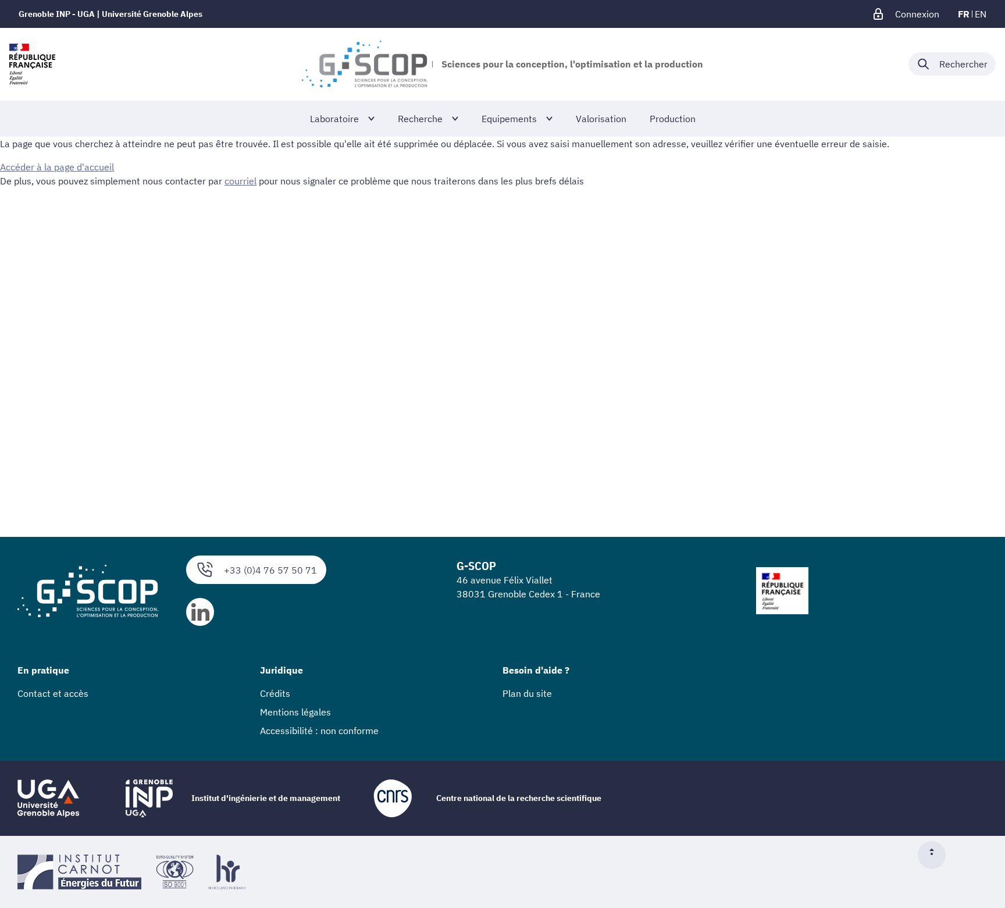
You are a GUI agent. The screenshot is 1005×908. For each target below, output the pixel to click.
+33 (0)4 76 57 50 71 (270, 570)
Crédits (275, 693)
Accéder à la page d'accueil (57, 167)
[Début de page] (936, 855)
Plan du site (527, 693)
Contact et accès (52, 693)
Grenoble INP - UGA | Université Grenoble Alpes (110, 14)
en (980, 14)
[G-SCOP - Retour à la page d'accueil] (364, 64)
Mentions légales (295, 712)
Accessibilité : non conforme (319, 730)
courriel (240, 181)
